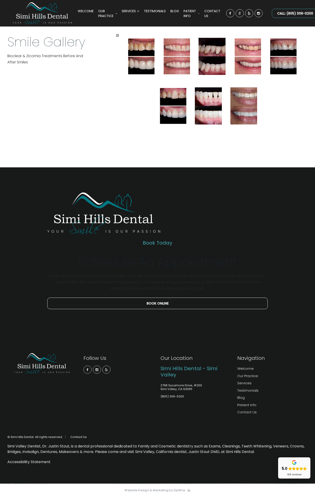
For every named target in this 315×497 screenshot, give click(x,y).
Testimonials (248, 390)
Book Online (158, 303)
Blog (241, 397)
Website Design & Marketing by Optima (155, 490)
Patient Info (246, 404)
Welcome (245, 368)
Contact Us (247, 412)
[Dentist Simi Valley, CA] (42, 25)
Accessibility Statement (29, 461)
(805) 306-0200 (172, 396)
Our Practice (247, 375)
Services (244, 383)
